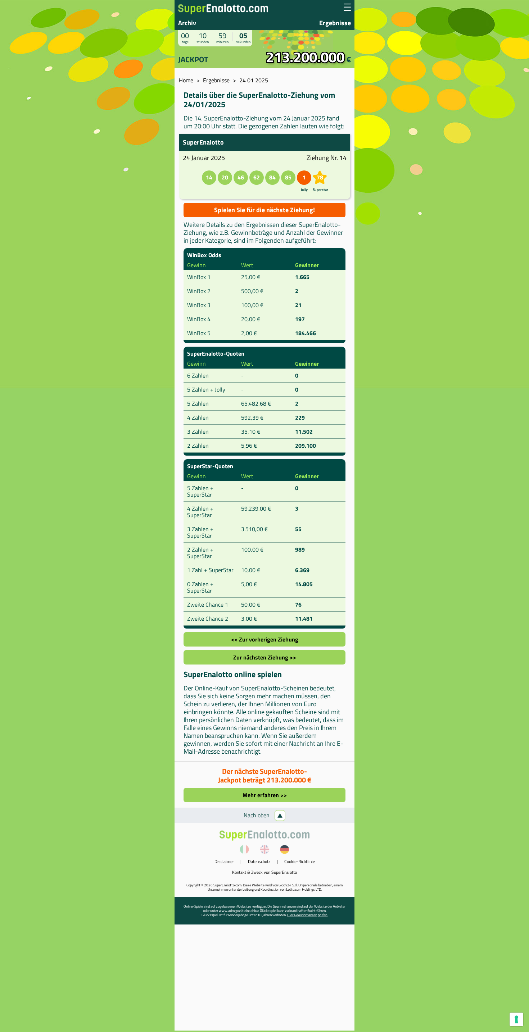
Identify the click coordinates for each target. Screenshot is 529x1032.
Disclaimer (224, 861)
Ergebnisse (335, 23)
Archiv (187, 23)
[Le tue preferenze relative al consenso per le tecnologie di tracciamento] (516, 1019)
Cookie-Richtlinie (299, 861)
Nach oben (257, 815)
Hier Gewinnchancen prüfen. (307, 915)
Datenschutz (259, 861)
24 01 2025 (253, 80)
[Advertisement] (264, 980)
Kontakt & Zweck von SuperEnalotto (264, 872)
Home (186, 80)
